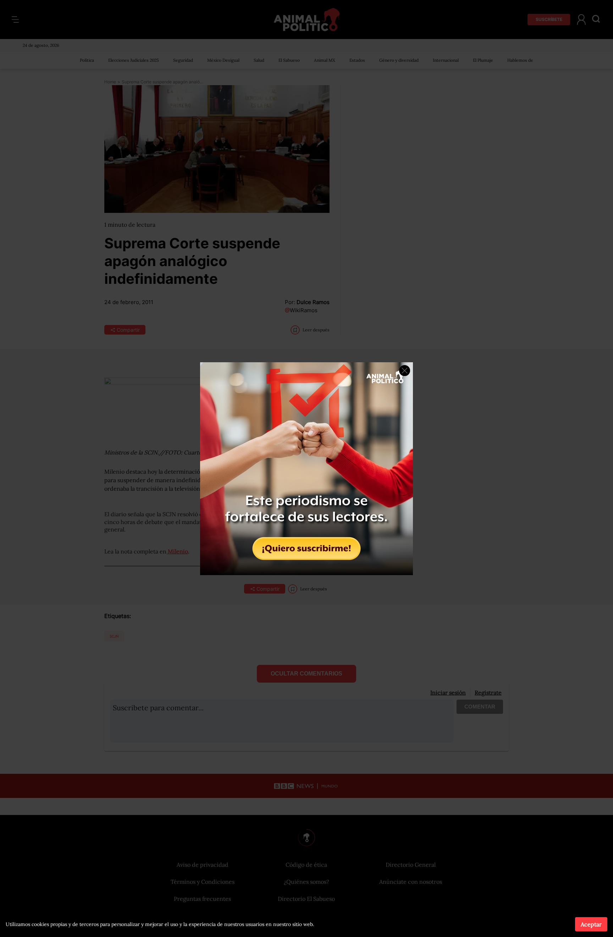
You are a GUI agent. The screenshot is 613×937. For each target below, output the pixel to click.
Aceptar (591, 924)
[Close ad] (404, 370)
